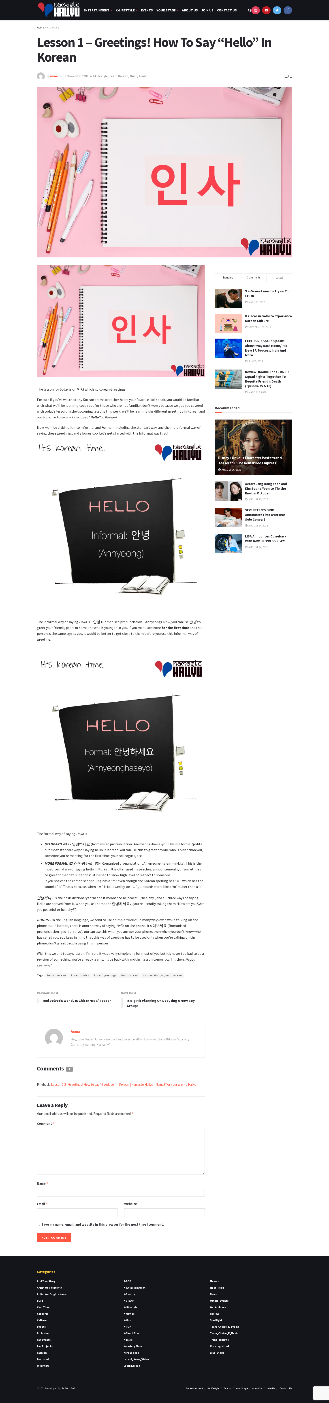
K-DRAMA (129, 1300)
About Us (190, 10)
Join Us (207, 10)
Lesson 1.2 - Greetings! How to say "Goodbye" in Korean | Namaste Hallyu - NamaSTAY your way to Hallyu (124, 1084)
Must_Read (138, 76)
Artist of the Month (49, 1287)
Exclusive (43, 1333)
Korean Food (131, 1352)
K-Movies (129, 1313)
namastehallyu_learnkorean (162, 975)
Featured (43, 1359)
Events (147, 10)
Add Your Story (46, 1281)
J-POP (127, 1281)
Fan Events (44, 1339)
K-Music (128, 1320)
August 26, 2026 (231, 469)
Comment (46, 1123)
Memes (214, 1281)
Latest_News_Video (136, 1359)
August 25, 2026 (258, 499)
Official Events (219, 1300)
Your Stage (166, 10)
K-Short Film (131, 1333)
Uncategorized (219, 1346)
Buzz (40, 1300)
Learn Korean (118, 76)
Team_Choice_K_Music (224, 1333)
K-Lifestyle (125, 10)
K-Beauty (129, 1294)
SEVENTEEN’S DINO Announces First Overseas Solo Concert (265, 515)
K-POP (127, 1326)
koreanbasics (80, 975)
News (213, 1294)
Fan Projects (45, 1346)
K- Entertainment (134, 1287)
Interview (43, 1365)
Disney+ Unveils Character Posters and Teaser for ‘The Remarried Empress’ (250, 460)
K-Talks (128, 1339)
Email (42, 1204)
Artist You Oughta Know (51, 1294)
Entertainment (96, 10)
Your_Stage (217, 1352)
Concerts (42, 1313)
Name (43, 1183)
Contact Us (227, 10)
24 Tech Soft (68, 1388)
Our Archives (218, 1307)
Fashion (42, 1352)
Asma (54, 76)
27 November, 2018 (76, 76)
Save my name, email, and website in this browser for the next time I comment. (102, 1224)
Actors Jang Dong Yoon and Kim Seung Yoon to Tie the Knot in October (266, 488)
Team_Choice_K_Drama (224, 1326)
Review (214, 1313)
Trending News (219, 1339)
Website (130, 1204)
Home (40, 27)
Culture (42, 1320)
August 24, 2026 (258, 525)
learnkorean (129, 975)
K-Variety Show (133, 1346)
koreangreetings (105, 975)
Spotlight (216, 1320)
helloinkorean (56, 975)
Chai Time (43, 1307)
